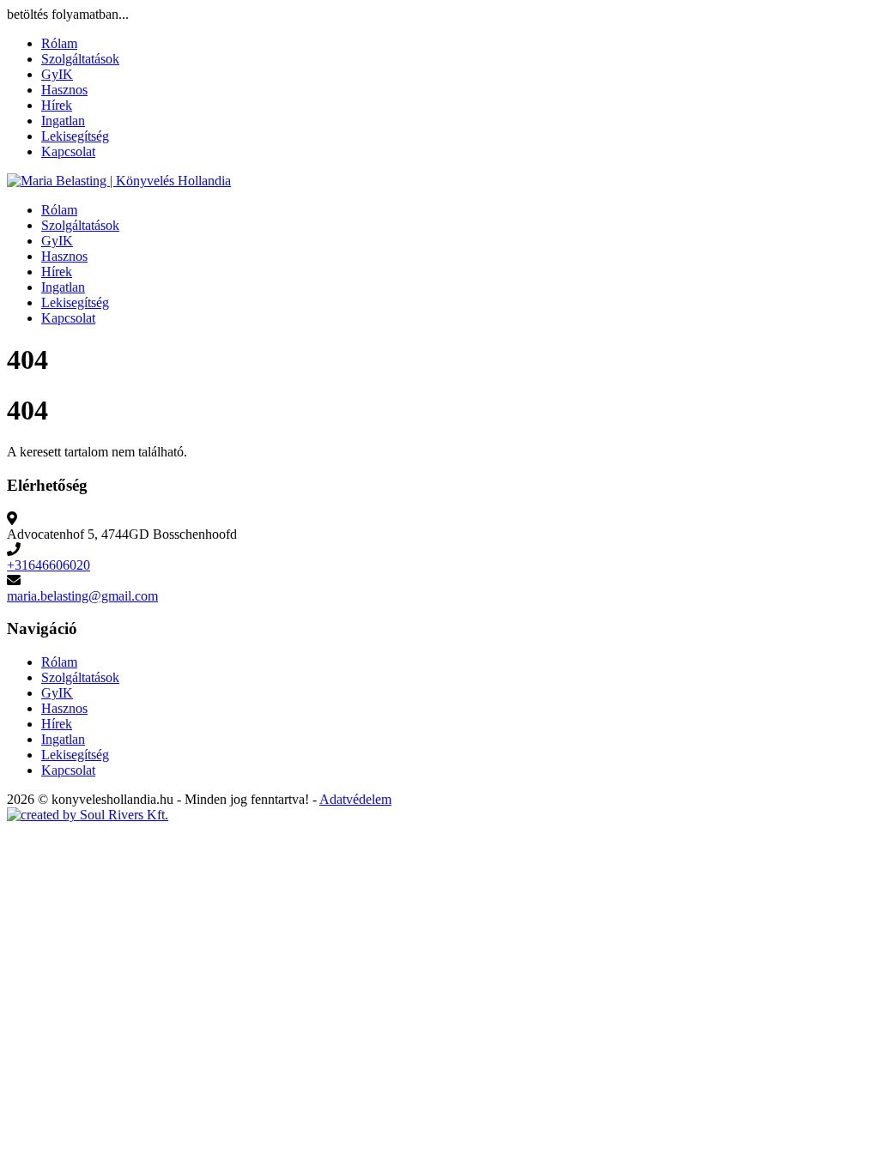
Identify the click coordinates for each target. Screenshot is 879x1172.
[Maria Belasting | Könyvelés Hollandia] (119, 180)
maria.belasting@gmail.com (82, 596)
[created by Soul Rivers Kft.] (87, 814)
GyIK (57, 74)
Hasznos (64, 89)
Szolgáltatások (80, 58)
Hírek (56, 105)
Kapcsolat (68, 151)
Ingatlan (63, 120)
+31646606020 (48, 565)
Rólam (59, 43)
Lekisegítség (75, 136)
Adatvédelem (355, 799)
